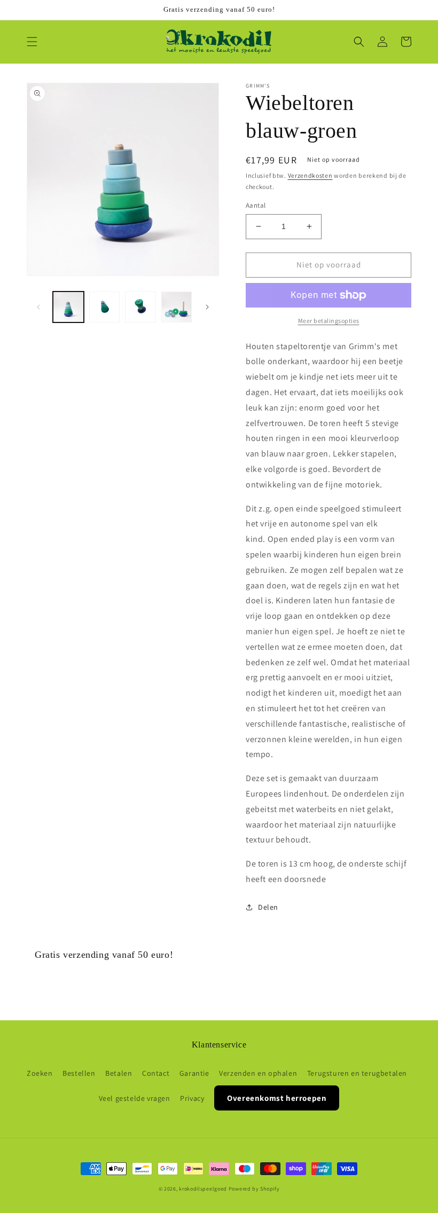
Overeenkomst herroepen (276, 1098)
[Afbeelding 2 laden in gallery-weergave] (104, 307)
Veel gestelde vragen (134, 1098)
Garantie (194, 1073)
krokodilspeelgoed (203, 1188)
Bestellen (78, 1073)
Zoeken (40, 1073)
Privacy (192, 1098)
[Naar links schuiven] (38, 307)
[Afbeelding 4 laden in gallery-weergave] (176, 307)
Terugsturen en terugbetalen (357, 1073)
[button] (32, 41)
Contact (155, 1073)
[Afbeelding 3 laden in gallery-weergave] (140, 307)
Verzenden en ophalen (258, 1073)
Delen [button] (268, 907)
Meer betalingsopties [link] (328, 321)
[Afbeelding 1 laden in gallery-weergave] (68, 307)
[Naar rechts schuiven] (207, 307)
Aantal (255, 205)
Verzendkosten (310, 175)
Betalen (118, 1073)
